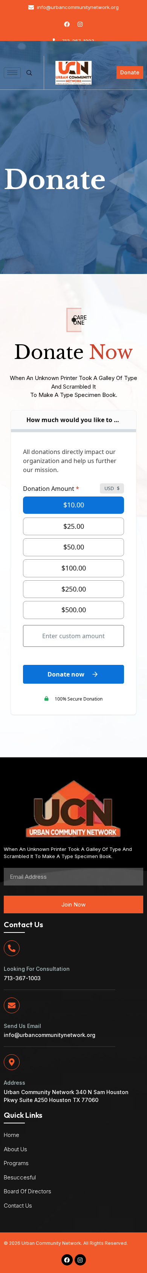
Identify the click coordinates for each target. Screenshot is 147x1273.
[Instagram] (80, 24)
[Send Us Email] (12, 1005)
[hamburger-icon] (12, 72)
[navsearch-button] (27, 72)
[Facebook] (67, 24)
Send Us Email (22, 1026)
